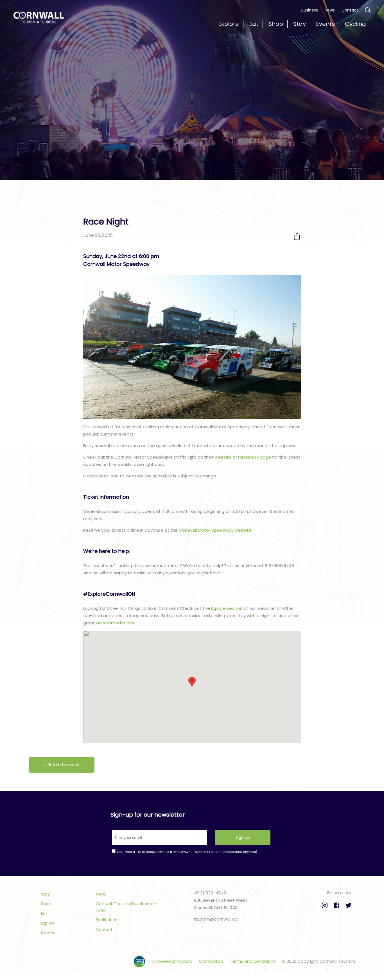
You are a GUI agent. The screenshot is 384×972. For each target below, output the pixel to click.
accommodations (115, 623)
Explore (48, 923)
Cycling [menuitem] (355, 24)
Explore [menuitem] (228, 24)
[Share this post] (297, 236)
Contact (350, 10)
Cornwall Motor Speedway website (215, 530)
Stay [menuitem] (299, 24)
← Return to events (62, 764)
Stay (45, 894)
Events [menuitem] (325, 24)
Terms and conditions (253, 961)
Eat (44, 913)
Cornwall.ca (211, 961)
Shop (46, 904)
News (330, 10)
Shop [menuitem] (275, 24)
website (223, 457)
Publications (107, 920)
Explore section (227, 608)
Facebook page (254, 457)
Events (47, 933)
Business (309, 10)
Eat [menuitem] (253, 24)
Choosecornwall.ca (172, 961)
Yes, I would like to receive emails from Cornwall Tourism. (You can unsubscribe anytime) (186, 851)
